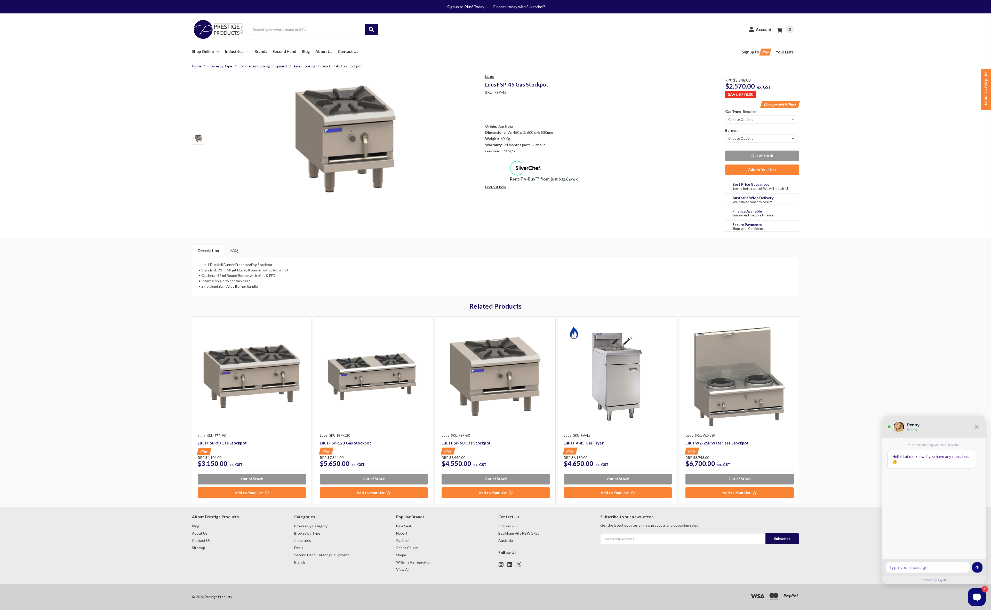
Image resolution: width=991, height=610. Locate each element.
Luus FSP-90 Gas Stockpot (222, 443)
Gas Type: (741, 112)
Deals (298, 547)
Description (208, 250)
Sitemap (198, 547)
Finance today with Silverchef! (519, 6)
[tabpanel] (251, 410)
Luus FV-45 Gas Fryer (584, 443)
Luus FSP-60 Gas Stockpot (466, 443)
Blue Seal (403, 526)
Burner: (731, 130)
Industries (234, 51)
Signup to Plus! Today (465, 6)
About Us (323, 51)
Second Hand (284, 51)
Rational (402, 540)
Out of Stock (252, 478)
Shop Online (203, 51)
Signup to (756, 52)
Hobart (401, 533)
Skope (401, 555)
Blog (306, 51)
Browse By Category (310, 526)
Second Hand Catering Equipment (321, 555)
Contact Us (348, 51)
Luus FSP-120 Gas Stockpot (345, 443)
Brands (260, 51)
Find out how (495, 187)
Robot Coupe (407, 547)
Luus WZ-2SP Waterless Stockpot (717, 443)
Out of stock (762, 155)
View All (402, 569)
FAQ (234, 250)
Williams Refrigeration (413, 562)
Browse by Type (307, 533)
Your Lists (785, 52)
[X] (519, 564)
